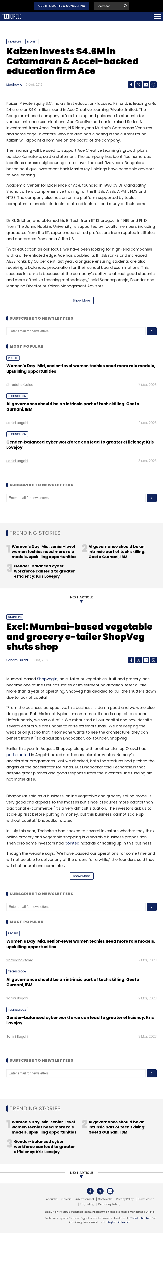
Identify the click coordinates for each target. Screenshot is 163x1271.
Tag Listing (87, 1204)
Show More (81, 300)
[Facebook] (131, 84)
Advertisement (84, 1199)
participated (18, 754)
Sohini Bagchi (17, 422)
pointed (72, 843)
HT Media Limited (139, 1218)
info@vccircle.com (118, 1222)
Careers (66, 1199)
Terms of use (146, 1199)
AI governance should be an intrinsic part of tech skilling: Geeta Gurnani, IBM (72, 406)
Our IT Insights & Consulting (61, 6)
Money (32, 42)
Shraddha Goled (19, 384)
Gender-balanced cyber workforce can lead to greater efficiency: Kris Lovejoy (80, 444)
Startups (15, 42)
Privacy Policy (125, 1199)
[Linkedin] (146, 84)
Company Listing (109, 1204)
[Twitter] (138, 84)
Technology (17, 396)
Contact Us (105, 1199)
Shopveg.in (47, 679)
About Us (52, 1199)
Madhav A (14, 84)
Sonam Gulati (17, 660)
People (13, 358)
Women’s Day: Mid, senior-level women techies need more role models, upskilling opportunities (80, 368)
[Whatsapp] (153, 84)
